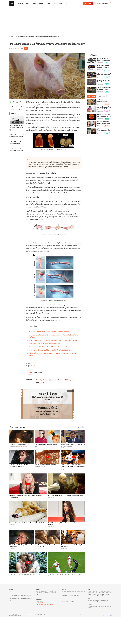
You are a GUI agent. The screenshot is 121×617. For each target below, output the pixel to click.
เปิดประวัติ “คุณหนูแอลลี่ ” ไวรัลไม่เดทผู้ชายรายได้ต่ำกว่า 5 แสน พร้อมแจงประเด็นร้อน (104, 122)
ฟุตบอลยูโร (96, 602)
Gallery (102, 596)
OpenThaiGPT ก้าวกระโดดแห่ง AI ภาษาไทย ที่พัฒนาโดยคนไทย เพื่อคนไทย (49, 332)
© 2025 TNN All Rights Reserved (102, 615)
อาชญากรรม (101, 592)
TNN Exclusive (99, 591)
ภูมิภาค (110, 592)
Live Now (89, 3)
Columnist (72, 601)
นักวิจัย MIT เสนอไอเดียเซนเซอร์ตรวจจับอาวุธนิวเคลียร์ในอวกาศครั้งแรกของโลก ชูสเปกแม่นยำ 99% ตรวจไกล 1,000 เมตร (16, 142)
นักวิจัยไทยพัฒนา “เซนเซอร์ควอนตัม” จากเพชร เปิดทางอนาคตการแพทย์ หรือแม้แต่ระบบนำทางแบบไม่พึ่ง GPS (16, 135)
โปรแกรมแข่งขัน (96, 600)
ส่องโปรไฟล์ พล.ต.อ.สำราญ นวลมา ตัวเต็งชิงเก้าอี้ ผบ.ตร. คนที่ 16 (104, 101)
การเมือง (108, 591)
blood (51, 380)
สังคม (105, 591)
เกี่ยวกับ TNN (75, 615)
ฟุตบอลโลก (101, 602)
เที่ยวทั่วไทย (97, 606)
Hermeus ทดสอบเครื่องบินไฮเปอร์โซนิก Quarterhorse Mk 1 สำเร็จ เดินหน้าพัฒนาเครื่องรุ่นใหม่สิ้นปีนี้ (53, 336)
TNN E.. (107, 104)
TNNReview (103, 606)
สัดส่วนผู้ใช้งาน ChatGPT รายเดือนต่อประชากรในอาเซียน (44, 343)
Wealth (67, 595)
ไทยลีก (105, 602)
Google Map (38, 596)
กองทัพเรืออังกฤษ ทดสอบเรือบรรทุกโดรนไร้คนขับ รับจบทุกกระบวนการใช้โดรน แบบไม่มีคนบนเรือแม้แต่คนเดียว (16, 126)
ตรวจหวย (109, 606)
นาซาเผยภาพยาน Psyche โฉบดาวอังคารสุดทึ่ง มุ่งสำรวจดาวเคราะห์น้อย (103, 81)
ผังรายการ (83, 591)
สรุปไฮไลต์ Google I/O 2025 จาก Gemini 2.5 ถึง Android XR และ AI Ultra (49, 347)
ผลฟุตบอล (90, 600)
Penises (37, 380)
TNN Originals (65, 597)
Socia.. (107, 126)
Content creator (65, 601)
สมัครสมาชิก (105, 3)
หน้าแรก (11, 37)
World (63, 595)
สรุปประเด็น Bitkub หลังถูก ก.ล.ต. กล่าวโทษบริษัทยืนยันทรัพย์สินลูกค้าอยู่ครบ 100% (104, 74)
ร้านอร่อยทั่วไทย (91, 606)
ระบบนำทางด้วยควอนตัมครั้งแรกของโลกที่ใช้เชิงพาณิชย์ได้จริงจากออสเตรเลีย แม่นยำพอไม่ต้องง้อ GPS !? (16, 149)
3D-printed (45, 380)
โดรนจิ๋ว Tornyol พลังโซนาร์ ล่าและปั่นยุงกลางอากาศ (103, 59)
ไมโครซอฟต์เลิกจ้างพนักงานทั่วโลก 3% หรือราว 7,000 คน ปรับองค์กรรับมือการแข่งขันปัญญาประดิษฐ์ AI (54, 354)
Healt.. (107, 111)
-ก (12, 106)
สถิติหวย (89, 607)
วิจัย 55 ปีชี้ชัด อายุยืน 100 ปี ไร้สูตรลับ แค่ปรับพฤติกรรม (104, 88)
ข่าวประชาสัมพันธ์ (96, 596)
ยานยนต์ (89, 594)
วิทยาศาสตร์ (90, 592)
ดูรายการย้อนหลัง (70, 591)
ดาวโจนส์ (108, 594)
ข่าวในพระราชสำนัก (91, 591)
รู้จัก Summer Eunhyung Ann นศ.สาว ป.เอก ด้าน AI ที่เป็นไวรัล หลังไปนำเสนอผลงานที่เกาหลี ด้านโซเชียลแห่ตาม (104, 130)
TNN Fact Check (95, 594)
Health (71, 595)
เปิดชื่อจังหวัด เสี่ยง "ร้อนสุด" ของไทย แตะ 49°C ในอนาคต (104, 115)
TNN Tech (67, 380)
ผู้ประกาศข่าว (77, 591)
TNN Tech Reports (40, 383)
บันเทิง (106, 592)
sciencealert (35, 364)
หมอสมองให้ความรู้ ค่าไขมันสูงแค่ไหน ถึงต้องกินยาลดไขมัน (104, 108)
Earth (107, 119)
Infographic (102, 594)
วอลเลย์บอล (90, 602)
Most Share (102, 96)
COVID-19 (90, 596)
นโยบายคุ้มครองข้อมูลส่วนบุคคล (86, 615)
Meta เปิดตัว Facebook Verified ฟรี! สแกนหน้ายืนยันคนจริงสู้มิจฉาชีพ (103, 66)
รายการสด (64, 591)
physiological (59, 380)
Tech (16, 37)
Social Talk (95, 592)
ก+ (21, 106)
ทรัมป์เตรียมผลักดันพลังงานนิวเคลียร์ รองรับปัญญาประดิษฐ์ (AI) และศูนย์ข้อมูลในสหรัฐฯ (53, 340)
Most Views (91, 96)
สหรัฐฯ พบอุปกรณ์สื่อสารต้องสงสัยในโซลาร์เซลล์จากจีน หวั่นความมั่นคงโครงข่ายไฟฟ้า (52, 350)
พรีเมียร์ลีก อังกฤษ (104, 600)
